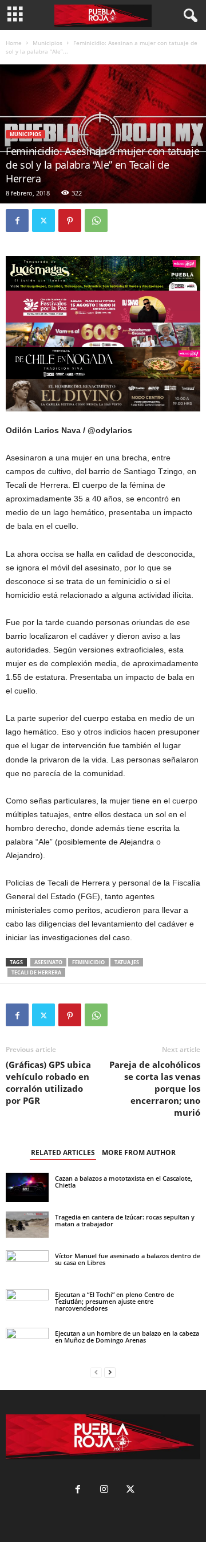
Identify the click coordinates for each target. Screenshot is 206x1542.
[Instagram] (104, 1490)
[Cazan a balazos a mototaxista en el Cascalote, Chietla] (27, 1187)
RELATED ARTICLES (63, 1152)
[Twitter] (43, 220)
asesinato (48, 962)
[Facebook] (17, 220)
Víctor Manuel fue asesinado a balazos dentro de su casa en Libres (127, 1259)
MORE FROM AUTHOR (139, 1152)
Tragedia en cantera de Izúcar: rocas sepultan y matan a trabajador (125, 1220)
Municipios (47, 43)
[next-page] (110, 1372)
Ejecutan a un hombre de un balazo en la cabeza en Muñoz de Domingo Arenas (127, 1336)
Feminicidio (88, 962)
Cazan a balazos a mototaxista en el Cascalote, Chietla (123, 1181)
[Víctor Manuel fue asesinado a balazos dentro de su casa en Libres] (27, 1264)
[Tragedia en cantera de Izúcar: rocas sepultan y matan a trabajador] (27, 1224)
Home (14, 43)
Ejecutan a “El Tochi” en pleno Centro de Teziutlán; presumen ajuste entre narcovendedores (114, 1301)
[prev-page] (96, 1372)
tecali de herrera (36, 972)
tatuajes (126, 962)
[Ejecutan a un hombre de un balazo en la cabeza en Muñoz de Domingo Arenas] (27, 1340)
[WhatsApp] (96, 220)
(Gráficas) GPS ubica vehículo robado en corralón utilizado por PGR (48, 1082)
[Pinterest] (69, 220)
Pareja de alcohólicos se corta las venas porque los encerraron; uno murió (154, 1088)
